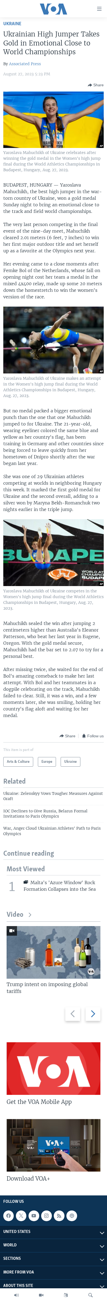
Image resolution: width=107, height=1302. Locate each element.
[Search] (90, 1295)
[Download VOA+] (53, 1145)
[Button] (96, 85)
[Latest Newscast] (16, 1295)
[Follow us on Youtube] (34, 1215)
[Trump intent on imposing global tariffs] (53, 952)
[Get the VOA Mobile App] (53, 1068)
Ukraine (12, 24)
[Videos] (41, 1295)
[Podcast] (71, 1215)
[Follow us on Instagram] (46, 1215)
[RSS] (59, 1215)
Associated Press (25, 63)
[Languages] (66, 1295)
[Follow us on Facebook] (8, 1215)
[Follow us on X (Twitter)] (21, 1215)
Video (15, 915)
